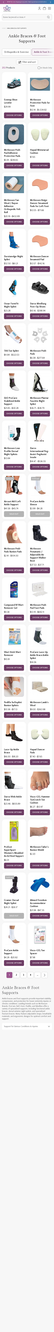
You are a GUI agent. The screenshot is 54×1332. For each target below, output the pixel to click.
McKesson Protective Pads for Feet (40, 103)
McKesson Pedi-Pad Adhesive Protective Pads (12, 153)
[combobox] (24, 17)
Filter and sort (29, 62)
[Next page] (45, 975)
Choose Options (14, 115)
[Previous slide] (3, 2)
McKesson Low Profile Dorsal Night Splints (12, 451)
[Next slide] (50, 2)
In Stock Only (46, 68)
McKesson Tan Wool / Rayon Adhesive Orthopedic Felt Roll (12, 206)
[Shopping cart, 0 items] (44, 8)
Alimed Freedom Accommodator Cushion (38, 903)
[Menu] (49, 8)
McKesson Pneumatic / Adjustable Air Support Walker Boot (38, 554)
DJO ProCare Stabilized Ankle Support (12, 401)
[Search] (48, 17)
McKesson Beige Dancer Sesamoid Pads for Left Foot (39, 203)
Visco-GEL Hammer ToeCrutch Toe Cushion (40, 800)
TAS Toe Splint (11, 351)
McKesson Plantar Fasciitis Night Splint (39, 401)
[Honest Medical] (7, 8)
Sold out (14, 514)
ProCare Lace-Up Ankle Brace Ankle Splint (39, 655)
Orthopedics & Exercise (16, 52)
